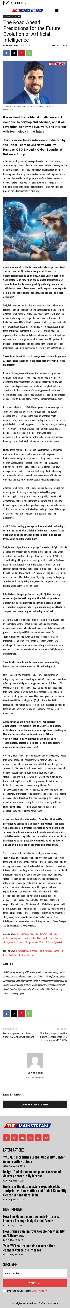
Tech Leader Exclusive (12, 16)
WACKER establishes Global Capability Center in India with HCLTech (34, 1159)
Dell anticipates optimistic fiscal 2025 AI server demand (18, 1035)
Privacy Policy (39, 1290)
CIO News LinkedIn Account (27, 951)
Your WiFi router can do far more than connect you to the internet (29, 1247)
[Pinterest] (21, 53)
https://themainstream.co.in (35, 1077)
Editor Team (12, 45)
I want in (33, 1283)
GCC (5, 1166)
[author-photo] (35, 1068)
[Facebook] (6, 53)
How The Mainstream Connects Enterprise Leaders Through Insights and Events (31, 1218)
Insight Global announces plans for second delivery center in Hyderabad (32, 1173)
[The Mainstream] (27, 10)
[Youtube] (46, 1137)
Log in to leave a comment (35, 1104)
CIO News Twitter (26, 955)
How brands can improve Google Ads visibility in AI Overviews (34, 1233)
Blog (6, 1225)
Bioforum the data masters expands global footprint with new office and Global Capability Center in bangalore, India (35, 1190)
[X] (14, 53)
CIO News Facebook (50, 951)
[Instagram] (14, 1137)
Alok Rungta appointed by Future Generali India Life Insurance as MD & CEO (53, 1037)
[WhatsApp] (29, 53)
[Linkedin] (22, 1137)
